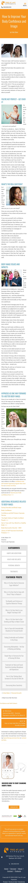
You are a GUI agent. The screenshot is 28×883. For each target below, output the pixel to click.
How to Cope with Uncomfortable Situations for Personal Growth (14, 629)
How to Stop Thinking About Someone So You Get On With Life (14, 677)
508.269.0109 (7, 7)
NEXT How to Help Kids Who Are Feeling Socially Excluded (15, 723)
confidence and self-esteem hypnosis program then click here (13, 483)
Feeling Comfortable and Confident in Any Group (14, 638)
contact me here (11, 485)
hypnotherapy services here (11, 738)
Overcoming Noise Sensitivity (14, 685)
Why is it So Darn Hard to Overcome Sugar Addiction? (14, 584)
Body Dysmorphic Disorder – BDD (11, 528)
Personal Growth (16, 693)
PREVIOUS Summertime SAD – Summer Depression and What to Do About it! (14, 713)
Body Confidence (6, 510)
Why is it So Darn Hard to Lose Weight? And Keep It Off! (14, 611)
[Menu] (25, 4)
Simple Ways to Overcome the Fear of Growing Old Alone (14, 656)
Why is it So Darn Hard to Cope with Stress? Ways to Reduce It (14, 593)
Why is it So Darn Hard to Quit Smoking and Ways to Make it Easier (14, 620)
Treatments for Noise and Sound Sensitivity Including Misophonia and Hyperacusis (14, 667)
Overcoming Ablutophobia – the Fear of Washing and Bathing (14, 647)
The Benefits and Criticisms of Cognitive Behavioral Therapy (14, 602)
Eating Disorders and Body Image (11, 507)
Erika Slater (6, 693)
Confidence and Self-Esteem (8, 703)
